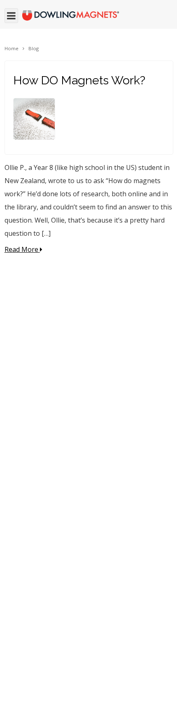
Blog (33, 48)
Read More (22, 249)
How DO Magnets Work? (79, 80)
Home (12, 48)
